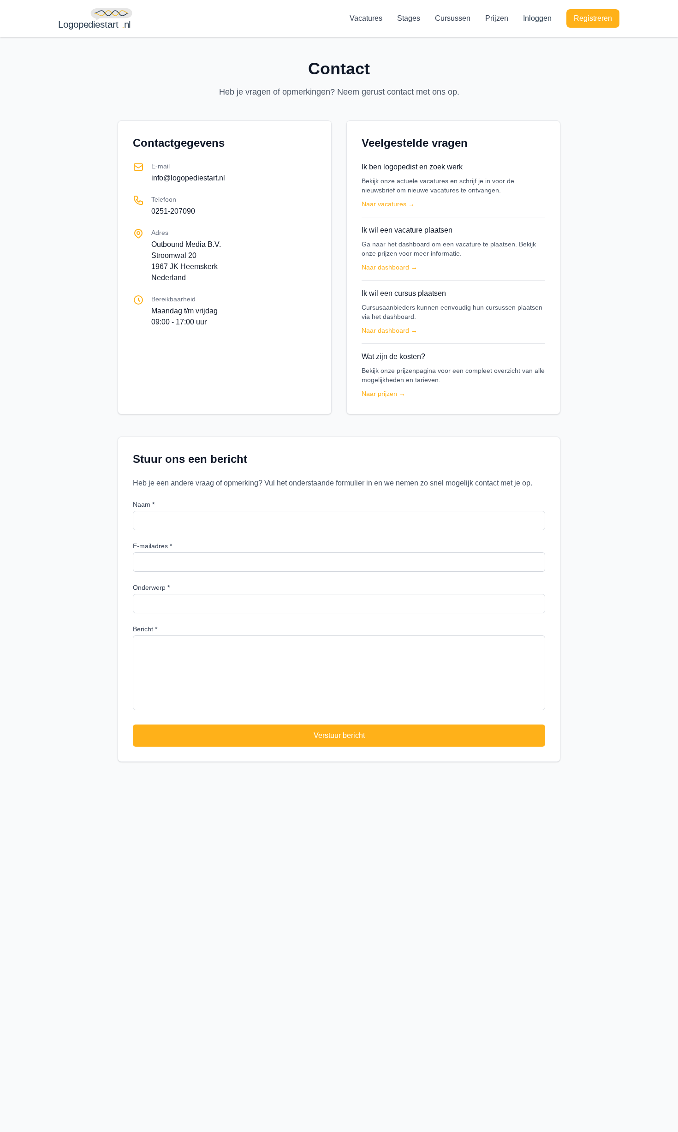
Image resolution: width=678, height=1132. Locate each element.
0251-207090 (173, 211)
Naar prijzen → (383, 393)
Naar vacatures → (388, 204)
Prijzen (496, 18)
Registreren (593, 18)
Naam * (144, 504)
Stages (408, 18)
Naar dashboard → (389, 267)
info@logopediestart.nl (188, 178)
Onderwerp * (151, 587)
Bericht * (145, 629)
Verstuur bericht (339, 735)
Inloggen (537, 18)
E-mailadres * (152, 546)
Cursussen (452, 18)
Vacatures (366, 18)
